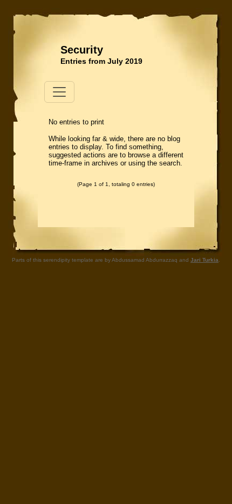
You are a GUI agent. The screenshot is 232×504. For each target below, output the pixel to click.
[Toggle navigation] (59, 92)
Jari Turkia (204, 260)
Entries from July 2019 (101, 61)
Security (81, 50)
